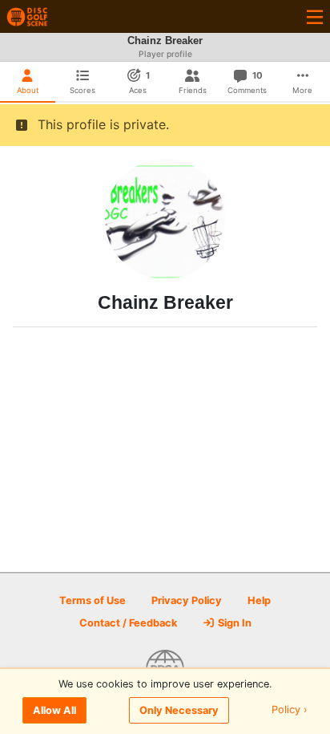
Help (259, 600)
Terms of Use (92, 600)
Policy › (290, 710)
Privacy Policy (186, 600)
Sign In (233, 623)
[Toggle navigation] (315, 16)
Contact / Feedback (128, 623)
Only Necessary (179, 710)
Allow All (54, 710)
